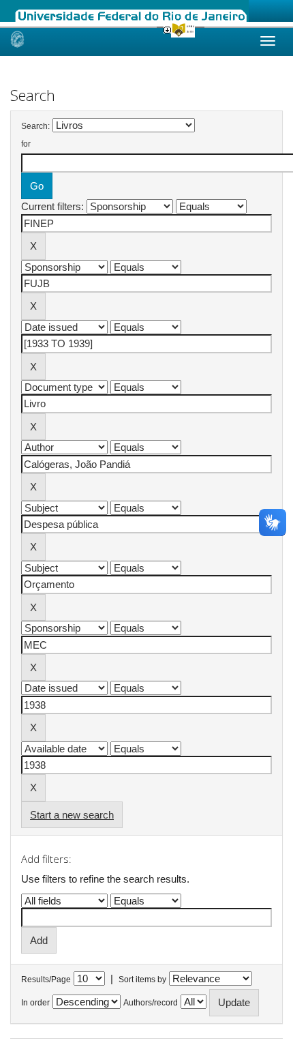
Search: (35, 126)
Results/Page (46, 979)
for (26, 144)
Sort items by (142, 979)
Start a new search (72, 815)
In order (35, 1002)
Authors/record (150, 1002)
